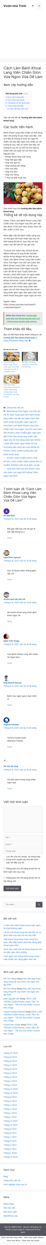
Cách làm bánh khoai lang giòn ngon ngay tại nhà (21, 422)
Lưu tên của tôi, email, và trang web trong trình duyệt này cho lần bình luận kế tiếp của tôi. (23, 859)
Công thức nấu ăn (15, 407)
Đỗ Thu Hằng (10, 979)
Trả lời (9, 538)
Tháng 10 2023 (11, 1053)
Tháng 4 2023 (10, 1077)
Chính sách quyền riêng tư (34, 1237)
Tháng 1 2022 (10, 1117)
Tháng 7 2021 (10, 1137)
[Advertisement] (23, 36)
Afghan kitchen (11, 724)
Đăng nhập (9, 1204)
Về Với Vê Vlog (11, 766)
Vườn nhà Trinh (15, 6)
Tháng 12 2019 (11, 1157)
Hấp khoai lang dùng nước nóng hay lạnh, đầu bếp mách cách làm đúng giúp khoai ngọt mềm (23, 942)
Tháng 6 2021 (10, 1141)
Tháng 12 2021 (10, 1121)
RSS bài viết (9, 1208)
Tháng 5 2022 (10, 1101)
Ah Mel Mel (9, 515)
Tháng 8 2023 (10, 1061)
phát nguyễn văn (11, 998)
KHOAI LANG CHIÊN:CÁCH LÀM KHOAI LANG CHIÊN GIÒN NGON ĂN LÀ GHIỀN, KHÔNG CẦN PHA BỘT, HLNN (23, 461)
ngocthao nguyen (12, 557)
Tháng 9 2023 (10, 1057)
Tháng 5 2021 (10, 1145)
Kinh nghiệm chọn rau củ (15, 1184)
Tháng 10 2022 (11, 1093)
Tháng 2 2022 (10, 1113)
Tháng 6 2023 (10, 1069)
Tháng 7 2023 (10, 1065)
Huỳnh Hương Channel (14, 1012)
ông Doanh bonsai (12, 683)
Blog (6, 1176)
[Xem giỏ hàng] (32, 5)
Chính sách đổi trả (13, 1240)
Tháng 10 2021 (11, 1125)
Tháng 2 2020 (10, 1153)
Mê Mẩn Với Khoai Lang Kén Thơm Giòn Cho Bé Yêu (30, 364)
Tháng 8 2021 (10, 1133)
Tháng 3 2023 (10, 1081)
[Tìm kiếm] (39, 904)
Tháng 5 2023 (10, 1073)
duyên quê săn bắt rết (14, 599)
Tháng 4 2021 (10, 1149)
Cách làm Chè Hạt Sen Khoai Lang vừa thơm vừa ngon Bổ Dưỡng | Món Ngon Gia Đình (21, 472)
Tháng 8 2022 (10, 1097)
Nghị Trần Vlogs (11, 641)
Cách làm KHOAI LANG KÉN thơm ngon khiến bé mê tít (22, 443)
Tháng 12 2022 (11, 1089)
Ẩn (26, 94)
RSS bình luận (10, 1212)
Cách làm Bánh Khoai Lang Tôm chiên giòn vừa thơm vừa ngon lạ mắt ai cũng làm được (11, 366)
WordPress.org (10, 1216)
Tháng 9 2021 (10, 1129)
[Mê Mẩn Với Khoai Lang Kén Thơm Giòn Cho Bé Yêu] (30, 356)
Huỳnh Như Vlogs (12, 1024)
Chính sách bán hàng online (11, 1237)
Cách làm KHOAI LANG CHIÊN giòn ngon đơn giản (23, 433)
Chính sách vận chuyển (30, 1240)
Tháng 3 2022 (10, 1109)
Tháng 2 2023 (10, 1085)
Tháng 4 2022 (10, 1105)
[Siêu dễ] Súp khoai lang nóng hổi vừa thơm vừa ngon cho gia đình (22, 982)
